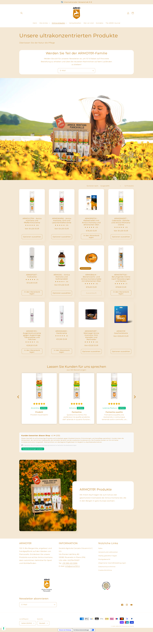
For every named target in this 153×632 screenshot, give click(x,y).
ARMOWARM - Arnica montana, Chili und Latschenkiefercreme (61, 220)
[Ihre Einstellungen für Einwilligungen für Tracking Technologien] (4, 628)
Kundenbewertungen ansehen (33, 449)
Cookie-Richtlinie (105, 570)
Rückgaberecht (104, 559)
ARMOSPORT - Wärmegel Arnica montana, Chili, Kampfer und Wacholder (91, 335)
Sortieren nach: (92, 186)
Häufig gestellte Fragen (107, 556)
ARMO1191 (119, 626)
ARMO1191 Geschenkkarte (121, 332)
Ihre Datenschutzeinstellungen (81, 630)
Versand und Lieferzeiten (108, 552)
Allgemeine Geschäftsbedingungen (112, 563)
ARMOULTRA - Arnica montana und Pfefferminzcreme (32, 220)
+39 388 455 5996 (69, 563)
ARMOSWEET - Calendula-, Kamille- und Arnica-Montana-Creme (121, 221)
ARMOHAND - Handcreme (61, 332)
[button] (21, 13)
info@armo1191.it (72, 566)
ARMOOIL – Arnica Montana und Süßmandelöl (62, 277)
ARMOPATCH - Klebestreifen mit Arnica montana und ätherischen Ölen (91, 221)
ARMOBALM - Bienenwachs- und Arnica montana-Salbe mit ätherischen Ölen (91, 278)
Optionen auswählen (32, 237)
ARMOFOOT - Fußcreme (32, 276)
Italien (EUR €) (26, 623)
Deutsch (42, 623)
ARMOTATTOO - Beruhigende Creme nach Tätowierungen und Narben (121, 278)
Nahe (100, 548)
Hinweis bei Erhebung (65, 630)
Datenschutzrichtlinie (106, 567)
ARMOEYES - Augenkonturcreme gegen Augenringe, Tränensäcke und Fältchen (32, 335)
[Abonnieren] (93, 70)
